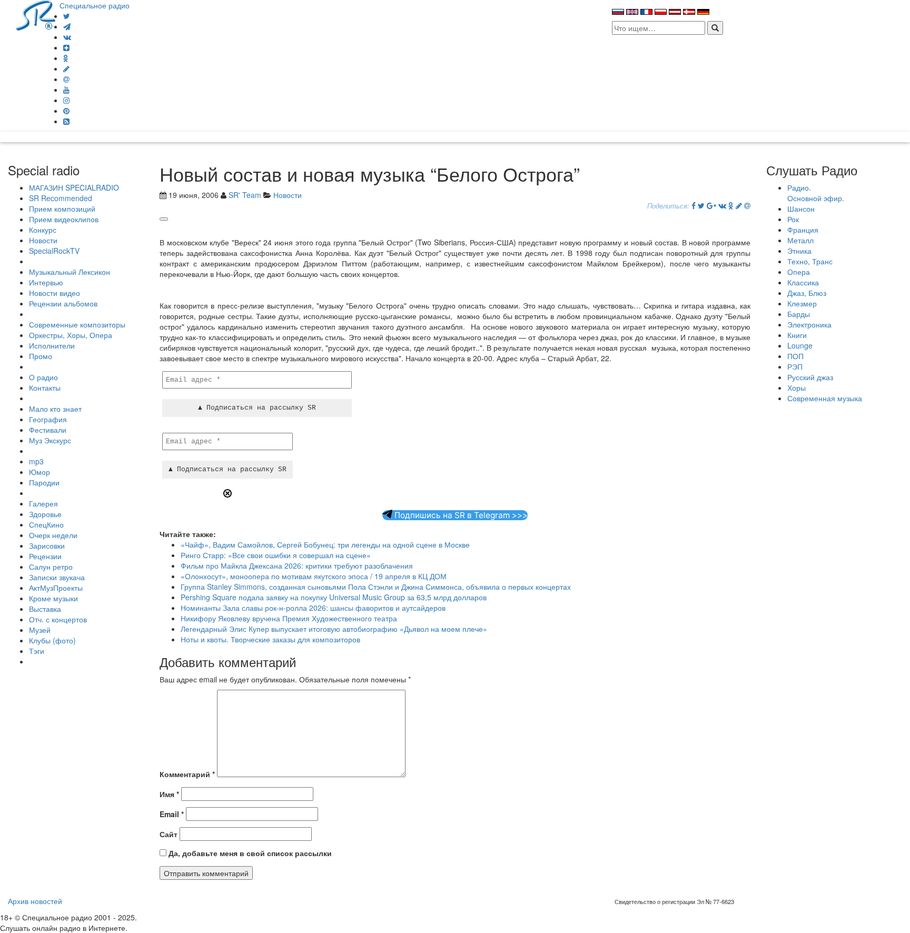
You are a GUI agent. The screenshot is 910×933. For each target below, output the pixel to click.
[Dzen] (66, 47)
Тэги (36, 651)
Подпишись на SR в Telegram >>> (460, 515)
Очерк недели (53, 535)
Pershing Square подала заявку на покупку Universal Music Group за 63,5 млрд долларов (334, 597)
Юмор (39, 471)
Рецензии (45, 556)
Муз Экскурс (50, 440)
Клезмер (802, 303)
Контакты (45, 387)
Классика (803, 282)
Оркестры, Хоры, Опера (70, 335)
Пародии (44, 482)
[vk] (67, 37)
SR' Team (245, 195)
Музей (40, 629)
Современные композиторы (77, 324)
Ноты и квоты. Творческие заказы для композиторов (270, 639)
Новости (43, 240)
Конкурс (42, 229)
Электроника (809, 324)
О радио (43, 377)
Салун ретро (51, 566)
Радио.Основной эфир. (815, 192)
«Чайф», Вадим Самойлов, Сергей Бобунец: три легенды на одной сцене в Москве (325, 544)
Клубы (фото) (52, 640)
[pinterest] (66, 110)
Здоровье (45, 514)
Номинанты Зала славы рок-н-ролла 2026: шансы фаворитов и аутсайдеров (313, 607)
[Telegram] (67, 26)
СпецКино (46, 524)
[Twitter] (66, 16)
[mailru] (66, 79)
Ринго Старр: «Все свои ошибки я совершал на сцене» (276, 555)
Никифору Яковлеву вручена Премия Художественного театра (289, 618)
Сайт (168, 834)
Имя (169, 794)
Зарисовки (47, 545)
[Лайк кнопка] (164, 219)
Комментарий (187, 774)
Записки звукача (57, 577)
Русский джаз (810, 377)
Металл (800, 240)
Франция (802, 229)
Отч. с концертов (58, 619)
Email (172, 814)
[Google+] (711, 205)
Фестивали (47, 429)
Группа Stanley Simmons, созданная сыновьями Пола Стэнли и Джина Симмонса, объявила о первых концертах (376, 586)
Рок (793, 219)
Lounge (800, 345)
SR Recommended (60, 198)
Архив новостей (35, 901)
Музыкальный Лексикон (69, 271)
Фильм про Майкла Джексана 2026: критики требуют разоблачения (297, 565)
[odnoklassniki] (65, 58)
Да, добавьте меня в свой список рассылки (249, 853)
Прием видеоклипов (63, 219)
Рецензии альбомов (63, 303)
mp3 (36, 461)
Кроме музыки (53, 598)
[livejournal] (66, 68)
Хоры (796, 387)
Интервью (46, 282)
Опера (798, 271)
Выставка (45, 608)
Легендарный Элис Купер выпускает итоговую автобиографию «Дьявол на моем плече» (334, 628)
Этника (799, 250)
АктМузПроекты (56, 587)
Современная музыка (824, 398)
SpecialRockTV (54, 250)
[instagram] (66, 100)
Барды (798, 314)
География (48, 419)
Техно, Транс (810, 261)
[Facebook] (693, 205)
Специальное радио (95, 5)
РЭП (795, 366)
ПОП (795, 356)
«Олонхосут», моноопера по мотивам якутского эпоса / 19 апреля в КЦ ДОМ (314, 576)
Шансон (801, 208)
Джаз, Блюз (806, 292)
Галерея (43, 503)
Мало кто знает (55, 408)
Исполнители (52, 345)
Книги (797, 335)
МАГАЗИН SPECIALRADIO (74, 187)
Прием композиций (62, 208)
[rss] (66, 121)
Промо (40, 356)
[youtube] (66, 89)
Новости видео (54, 292)
